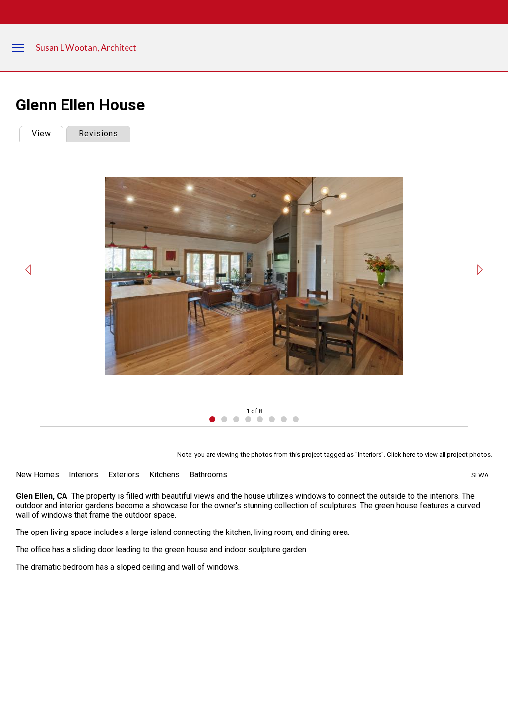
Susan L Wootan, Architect (86, 47)
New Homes (37, 474)
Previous (28, 269)
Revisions (98, 133)
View (47, 133)
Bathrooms (208, 474)
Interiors (83, 474)
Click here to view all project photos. (439, 454)
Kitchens (164, 474)
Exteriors (123, 474)
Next (480, 269)
